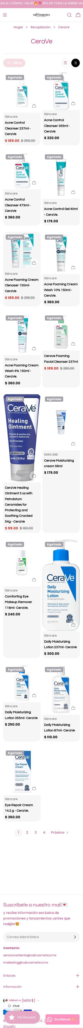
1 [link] (18, 832)
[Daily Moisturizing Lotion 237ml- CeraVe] (61, 585)
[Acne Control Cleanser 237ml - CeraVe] (22, 92)
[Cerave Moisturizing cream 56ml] (61, 422)
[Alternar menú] (5, 15)
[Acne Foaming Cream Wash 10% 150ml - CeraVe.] (61, 253)
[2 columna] (75, 63)
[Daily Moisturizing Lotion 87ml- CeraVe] (61, 689)
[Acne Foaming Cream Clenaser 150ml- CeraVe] (22, 251)
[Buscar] (69, 15)
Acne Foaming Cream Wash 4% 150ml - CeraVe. (22, 371)
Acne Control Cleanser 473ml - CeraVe (18, 205)
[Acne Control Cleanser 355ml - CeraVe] (61, 91)
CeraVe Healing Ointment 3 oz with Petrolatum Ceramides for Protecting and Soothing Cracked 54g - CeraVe (19, 504)
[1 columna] (65, 63)
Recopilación (40, 27)
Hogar (18, 27)
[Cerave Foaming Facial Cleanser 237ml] (61, 332)
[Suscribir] (74, 937)
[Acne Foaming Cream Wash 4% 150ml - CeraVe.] (22, 334)
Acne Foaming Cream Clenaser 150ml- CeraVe (22, 285)
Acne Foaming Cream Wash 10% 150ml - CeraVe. (61, 289)
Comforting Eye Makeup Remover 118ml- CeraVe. (18, 602)
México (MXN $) (22, 1000)
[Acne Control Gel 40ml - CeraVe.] (61, 175)
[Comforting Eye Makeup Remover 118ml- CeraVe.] (22, 562)
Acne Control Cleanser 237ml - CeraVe (18, 128)
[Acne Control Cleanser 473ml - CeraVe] (22, 170)
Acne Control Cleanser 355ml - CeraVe (57, 125)
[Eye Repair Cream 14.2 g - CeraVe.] (22, 771)
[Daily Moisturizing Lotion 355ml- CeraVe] (22, 683)
